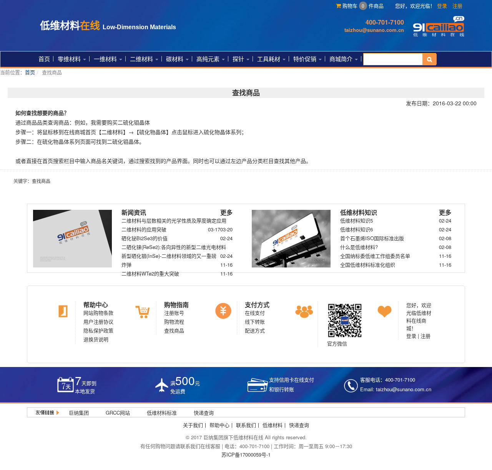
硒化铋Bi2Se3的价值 (144, 238)
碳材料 (175, 59)
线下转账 (255, 321)
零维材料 (70, 59)
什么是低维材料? (359, 247)
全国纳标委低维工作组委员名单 (375, 255)
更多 (226, 212)
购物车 (352, 5)
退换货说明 (95, 339)
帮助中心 (95, 304)
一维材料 (106, 59)
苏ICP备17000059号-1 (246, 454)
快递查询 (204, 412)
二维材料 (142, 59)
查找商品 (174, 330)
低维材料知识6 (356, 229)
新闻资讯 (133, 212)
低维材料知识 (358, 212)
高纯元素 (208, 59)
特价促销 (305, 59)
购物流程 (174, 321)
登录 (442, 5)
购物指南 (176, 304)
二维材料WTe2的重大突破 (150, 273)
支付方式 (257, 304)
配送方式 (255, 330)
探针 (239, 59)
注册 (457, 5)
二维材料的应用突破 (143, 229)
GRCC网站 (118, 412)
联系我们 (246, 424)
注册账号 (174, 312)
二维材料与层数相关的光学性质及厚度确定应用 (173, 220)
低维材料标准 (162, 412)
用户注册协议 (98, 321)
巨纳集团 (79, 412)
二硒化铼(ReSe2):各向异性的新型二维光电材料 (173, 247)
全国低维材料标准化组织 (367, 264)
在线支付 (255, 312)
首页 (44, 59)
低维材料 (273, 424)
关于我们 (193, 424)
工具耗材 (269, 59)
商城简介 (341, 59)
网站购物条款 (98, 312)
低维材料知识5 (356, 220)
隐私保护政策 (98, 330)
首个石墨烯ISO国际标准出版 (372, 238)
